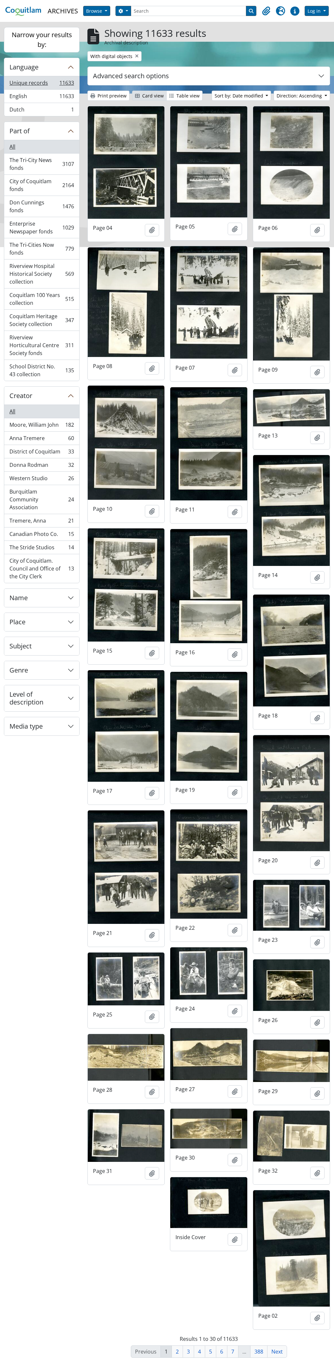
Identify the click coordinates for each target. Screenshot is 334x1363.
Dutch (41, 111)
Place (17, 621)
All (12, 146)
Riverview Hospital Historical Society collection (41, 273)
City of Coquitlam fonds (41, 185)
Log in (315, 11)
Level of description (26, 698)
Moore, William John (41, 426)
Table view (187, 96)
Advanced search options (131, 75)
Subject (20, 646)
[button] (266, 11)
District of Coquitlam (41, 453)
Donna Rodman (41, 466)
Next (277, 1351)
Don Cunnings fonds (41, 206)
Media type (26, 726)
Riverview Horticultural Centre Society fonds (41, 345)
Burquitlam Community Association (41, 499)
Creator (20, 395)
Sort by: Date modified (240, 96)
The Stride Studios (41, 549)
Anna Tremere (41, 440)
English (41, 98)
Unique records (41, 84)
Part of (19, 130)
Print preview (111, 96)
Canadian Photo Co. (41, 535)
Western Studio (41, 480)
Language (23, 67)
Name (18, 597)
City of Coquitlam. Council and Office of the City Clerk (41, 568)
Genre (18, 670)
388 (258, 1351)
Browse (94, 11)
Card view (152, 96)
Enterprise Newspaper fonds (41, 227)
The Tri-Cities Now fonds (41, 248)
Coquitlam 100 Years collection (41, 298)
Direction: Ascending (300, 96)
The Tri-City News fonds (41, 163)
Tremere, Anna (41, 522)
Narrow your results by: (42, 39)
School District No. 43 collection (41, 370)
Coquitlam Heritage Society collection (41, 320)
